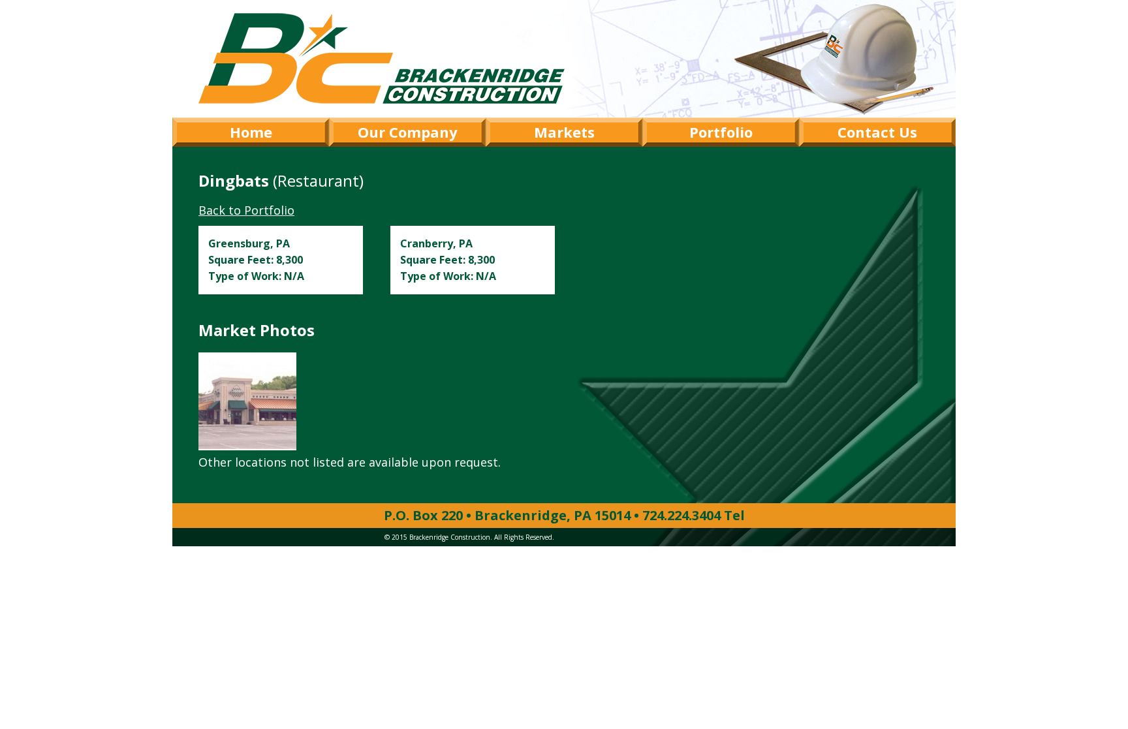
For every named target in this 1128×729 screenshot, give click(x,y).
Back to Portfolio (246, 210)
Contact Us (877, 132)
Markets (564, 132)
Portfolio (721, 132)
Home (251, 132)
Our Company (408, 132)
